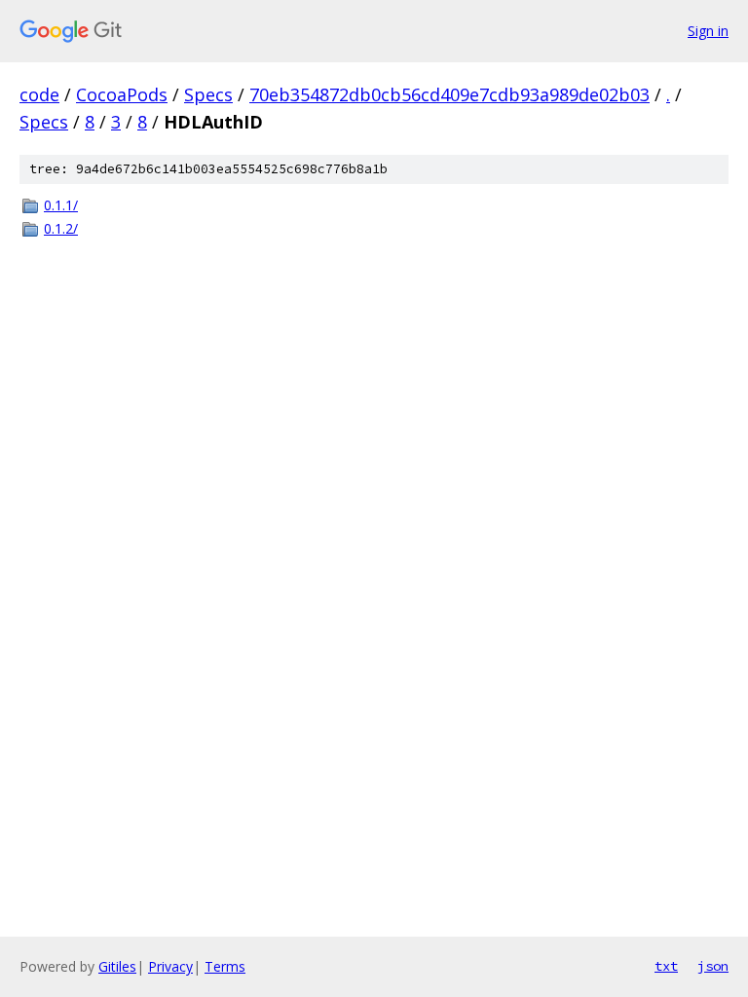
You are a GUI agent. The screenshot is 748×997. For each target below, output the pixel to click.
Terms (225, 966)
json (713, 966)
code (39, 94)
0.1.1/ (61, 205)
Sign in (708, 30)
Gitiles (117, 966)
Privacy (170, 966)
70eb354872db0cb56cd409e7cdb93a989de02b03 (449, 94)
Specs (208, 94)
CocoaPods (122, 94)
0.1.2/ (61, 228)
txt (666, 966)
